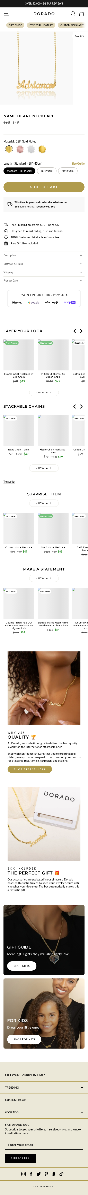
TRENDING (12, 1087)
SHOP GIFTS (22, 966)
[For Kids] (44, 1013)
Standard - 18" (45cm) (19, 170)
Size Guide (78, 163)
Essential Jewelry (41, 25)
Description (9, 255)
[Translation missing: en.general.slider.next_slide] (81, 331)
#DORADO (11, 1112)
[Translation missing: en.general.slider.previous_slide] (74, 331)
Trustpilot (9, 481)
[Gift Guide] (44, 940)
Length (22, 163)
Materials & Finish (13, 263)
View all (44, 392)
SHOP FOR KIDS (24, 1039)
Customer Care (16, 1100)
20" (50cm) (68, 170)
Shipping (8, 272)
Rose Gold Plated (20, 149)
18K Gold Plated (9, 149)
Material (19, 141)
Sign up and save (17, 1124)
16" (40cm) (47, 170)
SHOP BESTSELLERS (30, 769)
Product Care (10, 280)
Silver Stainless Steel (31, 149)
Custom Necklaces (72, 25)
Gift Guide (15, 25)
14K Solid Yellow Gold (42, 149)
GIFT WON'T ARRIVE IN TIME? (25, 1075)
